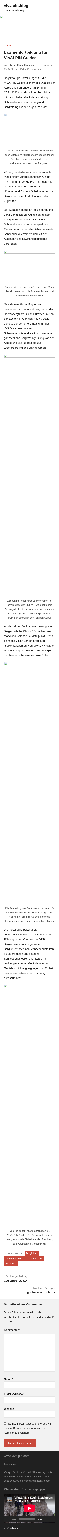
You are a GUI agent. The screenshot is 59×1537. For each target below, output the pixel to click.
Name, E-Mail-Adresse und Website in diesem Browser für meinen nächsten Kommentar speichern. (28, 1428)
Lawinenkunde (35, 1258)
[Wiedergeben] (8, 1519)
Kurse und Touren (14, 1258)
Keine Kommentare (30, 69)
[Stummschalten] (45, 1519)
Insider (7, 45)
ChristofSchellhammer (21, 65)
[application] (29, 1508)
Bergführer (31, 1253)
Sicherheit (10, 1263)
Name (8, 1379)
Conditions (12, 1528)
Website (9, 1408)
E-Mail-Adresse (14, 1394)
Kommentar (12, 1330)
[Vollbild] (50, 1519)
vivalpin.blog (16, 5)
